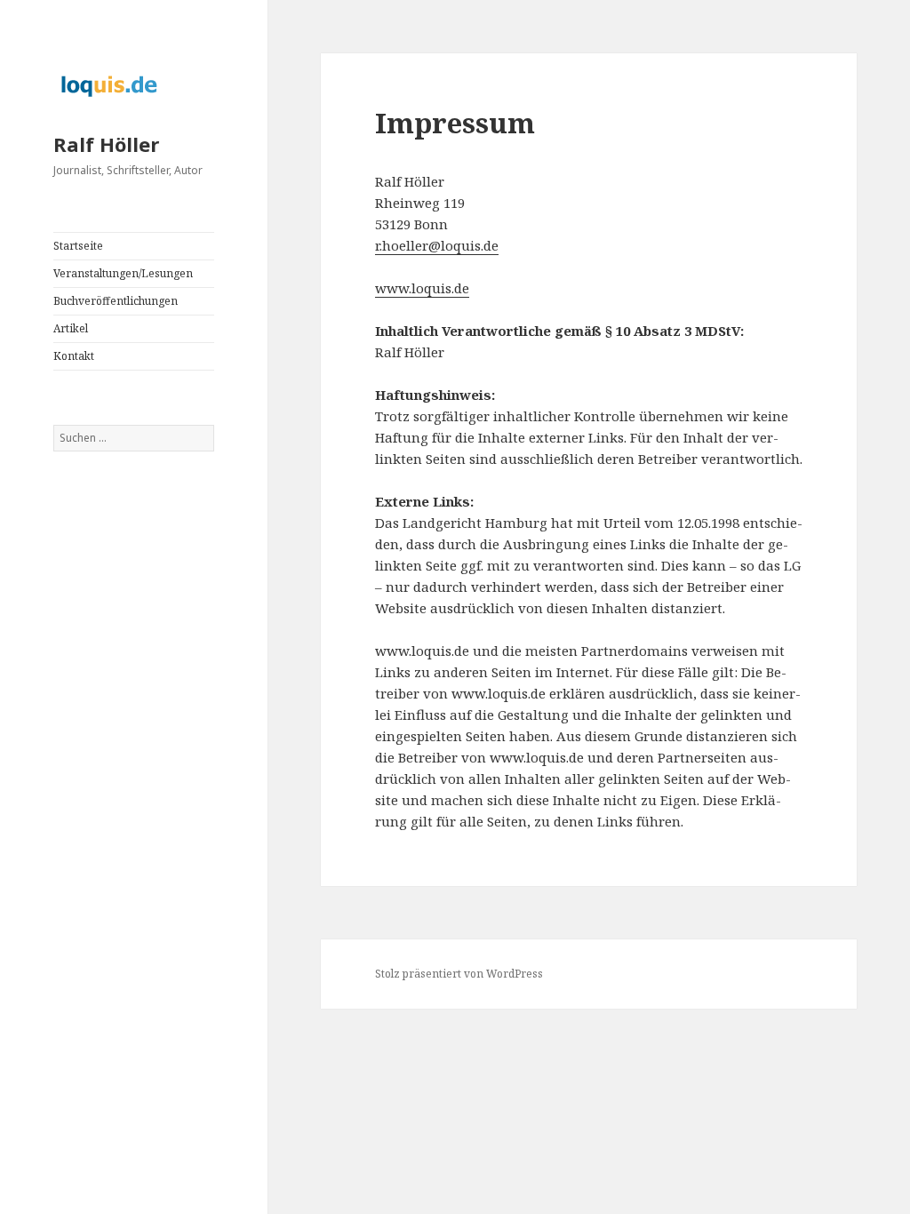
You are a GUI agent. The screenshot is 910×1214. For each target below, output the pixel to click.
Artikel (70, 328)
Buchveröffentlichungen (115, 300)
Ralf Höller (106, 144)
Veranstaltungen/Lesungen (123, 273)
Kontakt (73, 355)
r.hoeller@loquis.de (437, 245)
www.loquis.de (422, 288)
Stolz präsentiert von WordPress (459, 973)
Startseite (78, 245)
